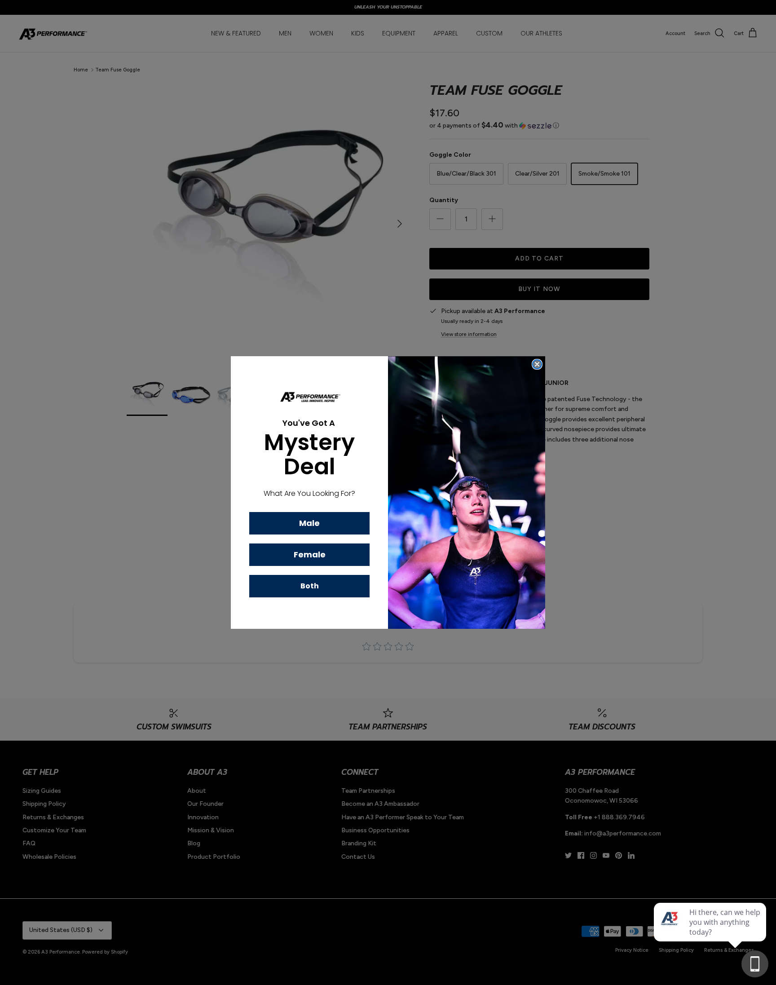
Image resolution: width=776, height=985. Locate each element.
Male (309, 523)
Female (310, 554)
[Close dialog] (537, 364)
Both (309, 586)
